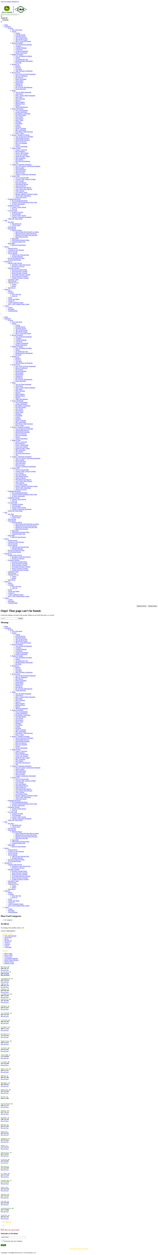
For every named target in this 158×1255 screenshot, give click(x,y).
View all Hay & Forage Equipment (25, 74)
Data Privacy (12, 288)
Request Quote (153, 606)
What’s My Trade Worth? (15, 219)
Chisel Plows (19, 94)
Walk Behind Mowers (21, 184)
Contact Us (11, 301)
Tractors (14, 31)
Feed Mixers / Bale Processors (24, 131)
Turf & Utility (16, 176)
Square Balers (19, 81)
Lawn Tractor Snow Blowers (23, 189)
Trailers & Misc (16, 148)
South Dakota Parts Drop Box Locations (27, 232)
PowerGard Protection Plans (16, 258)
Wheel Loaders (19, 168)
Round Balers (19, 82)
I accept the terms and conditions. (13, 1241)
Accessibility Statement (11, 958)
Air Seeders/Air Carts (21, 59)
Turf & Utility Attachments (23, 196)
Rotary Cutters (19, 133)
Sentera (14, 286)
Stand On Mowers (20, 186)
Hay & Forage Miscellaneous (23, 87)
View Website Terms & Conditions (79, 1248)
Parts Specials (12, 227)
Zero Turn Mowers (20, 182)
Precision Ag (15, 64)
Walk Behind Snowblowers (23, 187)
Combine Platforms (21, 48)
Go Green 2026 (12, 210)
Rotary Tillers (19, 120)
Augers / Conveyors (21, 150)
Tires (16, 163)
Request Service (12, 248)
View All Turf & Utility (22, 177)
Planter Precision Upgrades (19, 273)
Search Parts (8, 937)
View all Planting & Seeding (23, 56)
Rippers (17, 105)
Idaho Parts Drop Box (21, 237)
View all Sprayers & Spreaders (24, 136)
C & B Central (16, 225)
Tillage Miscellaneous (21, 107)
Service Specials (12, 251)
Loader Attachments (21, 112)
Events (10, 297)
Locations (11, 292)
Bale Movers (19, 85)
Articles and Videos (13, 299)
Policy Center (8, 953)
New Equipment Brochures (20, 200)
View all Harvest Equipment (23, 44)
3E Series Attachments (18, 204)
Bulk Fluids (11, 243)
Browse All (4, 18)
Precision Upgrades (13, 268)
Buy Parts (11, 222)
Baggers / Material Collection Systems (26, 194)
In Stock (10, 28)
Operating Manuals (17, 256)
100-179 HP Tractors (21, 38)
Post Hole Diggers (20, 115)
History (10, 291)
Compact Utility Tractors (19, 215)
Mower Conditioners (21, 76)
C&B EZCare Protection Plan (20, 255)
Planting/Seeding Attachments (24, 61)
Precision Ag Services (18, 266)
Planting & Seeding (17, 54)
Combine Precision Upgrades (20, 278)
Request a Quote (9, 963)
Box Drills (18, 62)
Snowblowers (19, 118)
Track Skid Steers (20, 171)
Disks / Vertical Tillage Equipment (25, 95)
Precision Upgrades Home (19, 269)
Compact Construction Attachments (25, 174)
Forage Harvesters (20, 89)
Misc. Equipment (20, 158)
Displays (17, 66)
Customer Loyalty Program (16, 250)
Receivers (18, 67)
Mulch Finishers (20, 102)
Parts (5, 220)
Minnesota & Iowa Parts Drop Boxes (26, 233)
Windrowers (18, 84)
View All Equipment (10, 936)
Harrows (17, 100)
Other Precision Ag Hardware (24, 71)
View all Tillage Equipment (23, 92)
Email (3, 1237)
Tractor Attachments (17, 108)
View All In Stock (17, 30)
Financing (5, 20)
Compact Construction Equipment (21, 164)
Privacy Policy (8, 955)
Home (6, 25)
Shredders (18, 122)
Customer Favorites (17, 212)
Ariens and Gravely (21, 197)
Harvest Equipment (17, 43)
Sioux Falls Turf (16, 294)
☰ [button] (1, 16)
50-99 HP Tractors (20, 36)
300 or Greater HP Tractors (23, 41)
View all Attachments (21, 110)
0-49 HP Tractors (20, 35)
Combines (18, 46)
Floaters (17, 145)
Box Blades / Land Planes (22, 113)
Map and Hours (5, 970)
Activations (18, 69)
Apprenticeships (12, 311)
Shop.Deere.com (16, 223)
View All (14, 209)
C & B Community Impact (15, 302)
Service (6, 246)
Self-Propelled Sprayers (22, 138)
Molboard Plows (20, 104)
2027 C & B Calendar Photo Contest (18, 304)
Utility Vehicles (19, 191)
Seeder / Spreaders (20, 128)
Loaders (17, 125)
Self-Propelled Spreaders (22, 140)
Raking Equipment (20, 79)
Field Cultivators (20, 99)
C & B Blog (7, 947)
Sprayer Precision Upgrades (20, 276)
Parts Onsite (15, 238)
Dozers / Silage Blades (21, 153)
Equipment (7, 26)
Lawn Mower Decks (21, 192)
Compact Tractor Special (19, 207)
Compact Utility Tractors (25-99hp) (25, 179)
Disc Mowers (19, 77)
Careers (6, 306)
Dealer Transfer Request (11, 960)
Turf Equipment (16, 214)
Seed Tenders (19, 159)
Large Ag (14, 296)
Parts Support (12, 228)
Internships (11, 309)
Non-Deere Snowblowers (22, 161)
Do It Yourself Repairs (14, 260)
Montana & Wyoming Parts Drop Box (26, 235)
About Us (7, 289)
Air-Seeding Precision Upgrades (21, 274)
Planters (17, 58)
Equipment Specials (13, 205)
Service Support (12, 253)
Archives (3, 931)
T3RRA (14, 284)
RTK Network (12, 281)
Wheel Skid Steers (20, 169)
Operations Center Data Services (21, 265)
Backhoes (18, 127)
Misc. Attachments (20, 130)
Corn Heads (18, 49)
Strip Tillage (18, 97)
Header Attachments (21, 53)
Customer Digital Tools (18, 242)
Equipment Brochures (14, 199)
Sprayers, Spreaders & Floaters (21, 135)
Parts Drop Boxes (17, 230)
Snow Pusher (19, 117)
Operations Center (13, 279)
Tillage (14, 90)
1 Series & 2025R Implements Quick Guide (24, 202)
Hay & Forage (16, 72)
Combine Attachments (21, 51)
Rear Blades (18, 123)
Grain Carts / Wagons (21, 154)
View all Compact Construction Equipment (27, 166)
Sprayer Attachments (21, 146)
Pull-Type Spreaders (21, 143)
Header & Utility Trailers (22, 156)
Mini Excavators (20, 173)
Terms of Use (8, 957)
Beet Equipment (20, 151)
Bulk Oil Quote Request (19, 245)
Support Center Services (15, 263)
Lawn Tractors (19, 181)
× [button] (1, 314)
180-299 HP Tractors (21, 39)
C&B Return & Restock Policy (21, 240)
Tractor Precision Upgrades (19, 271)
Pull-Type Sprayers (20, 141)
